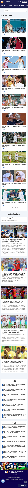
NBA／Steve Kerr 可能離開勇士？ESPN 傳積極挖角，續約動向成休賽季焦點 (14, 432)
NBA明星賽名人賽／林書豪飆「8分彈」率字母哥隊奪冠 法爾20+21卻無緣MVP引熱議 (14, 452)
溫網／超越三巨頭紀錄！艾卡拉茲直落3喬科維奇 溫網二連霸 (13, 88)
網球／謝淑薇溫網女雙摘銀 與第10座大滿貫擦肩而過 (14, 51)
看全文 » (3, 34)
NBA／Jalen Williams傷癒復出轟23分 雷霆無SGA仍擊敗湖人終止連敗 (14, 457)
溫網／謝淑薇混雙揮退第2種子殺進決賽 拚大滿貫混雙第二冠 (13, 145)
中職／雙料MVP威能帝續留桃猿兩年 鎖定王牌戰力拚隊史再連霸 (14, 400)
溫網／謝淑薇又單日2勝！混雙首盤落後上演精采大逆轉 (14, 202)
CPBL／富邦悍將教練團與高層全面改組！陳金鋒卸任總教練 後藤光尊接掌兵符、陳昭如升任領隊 (14, 416)
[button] (3, 5)
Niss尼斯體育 (6, 2)
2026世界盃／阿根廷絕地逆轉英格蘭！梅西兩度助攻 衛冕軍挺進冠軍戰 (13, 240)
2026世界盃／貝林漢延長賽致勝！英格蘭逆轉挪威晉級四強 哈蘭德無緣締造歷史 (13, 274)
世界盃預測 (17, 6)
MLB (22, 6)
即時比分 (3, 6)
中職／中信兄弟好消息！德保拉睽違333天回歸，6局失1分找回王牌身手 (14, 390)
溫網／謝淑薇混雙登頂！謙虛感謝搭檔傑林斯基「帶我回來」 (13, 107)
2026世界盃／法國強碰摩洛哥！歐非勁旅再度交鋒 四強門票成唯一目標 (13, 331)
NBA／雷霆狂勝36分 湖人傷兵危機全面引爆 (14, 441)
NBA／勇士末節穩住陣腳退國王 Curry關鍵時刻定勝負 (14, 437)
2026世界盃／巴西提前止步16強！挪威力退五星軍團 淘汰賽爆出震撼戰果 (13, 362)
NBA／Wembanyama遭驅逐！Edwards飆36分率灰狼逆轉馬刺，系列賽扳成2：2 (14, 427)
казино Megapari (7, 218)
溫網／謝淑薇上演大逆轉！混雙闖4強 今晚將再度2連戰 (14, 164)
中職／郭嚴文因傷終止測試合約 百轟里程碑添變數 (14, 395)
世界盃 (10, 6)
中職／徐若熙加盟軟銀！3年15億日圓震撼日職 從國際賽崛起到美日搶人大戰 (14, 405)
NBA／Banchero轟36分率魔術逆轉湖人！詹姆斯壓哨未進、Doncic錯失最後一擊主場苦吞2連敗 (14, 446)
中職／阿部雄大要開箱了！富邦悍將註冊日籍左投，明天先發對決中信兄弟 (14, 385)
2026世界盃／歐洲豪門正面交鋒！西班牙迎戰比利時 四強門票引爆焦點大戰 (13, 302)
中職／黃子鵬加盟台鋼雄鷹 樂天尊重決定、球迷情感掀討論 (14, 410)
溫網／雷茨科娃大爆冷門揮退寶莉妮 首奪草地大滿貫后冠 (14, 126)
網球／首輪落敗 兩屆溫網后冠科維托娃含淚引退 (13, 33)
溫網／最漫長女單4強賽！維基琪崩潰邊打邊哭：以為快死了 (14, 183)
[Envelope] (3, 481)
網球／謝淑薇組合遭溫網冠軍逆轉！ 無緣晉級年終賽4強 (14, 70)
